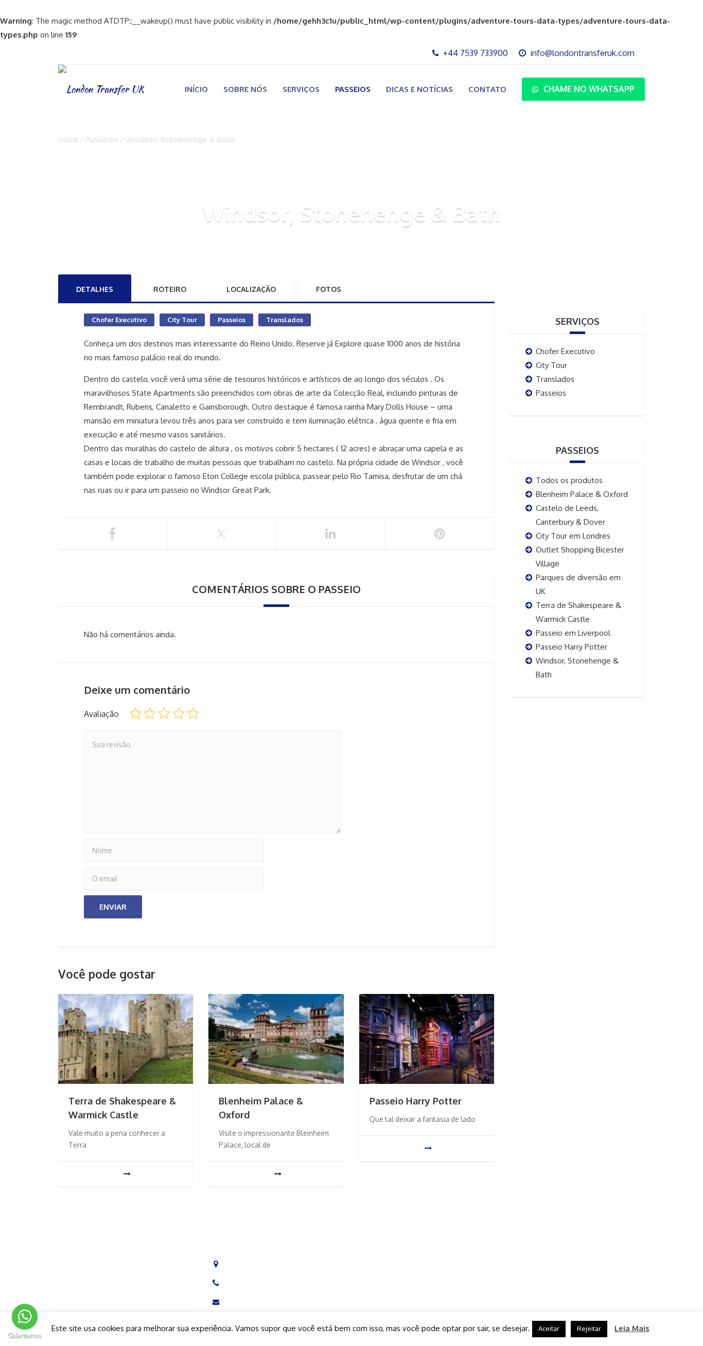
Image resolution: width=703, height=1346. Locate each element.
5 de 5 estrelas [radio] (193, 713)
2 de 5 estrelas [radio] (150, 713)
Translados (284, 320)
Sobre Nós (245, 89)
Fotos (328, 289)
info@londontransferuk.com (276, 1302)
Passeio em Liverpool (573, 633)
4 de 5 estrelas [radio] (178, 713)
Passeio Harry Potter (416, 1101)
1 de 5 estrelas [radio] (135, 713)
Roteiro (169, 289)
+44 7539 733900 (259, 1283)
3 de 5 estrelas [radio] (164, 713)
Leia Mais (631, 1328)
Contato (487, 89)
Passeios (353, 89)
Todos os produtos (569, 480)
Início (196, 89)
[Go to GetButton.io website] (24, 1336)
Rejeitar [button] (589, 1328)
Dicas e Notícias (419, 89)
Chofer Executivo (119, 320)
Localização (251, 289)
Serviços (301, 89)
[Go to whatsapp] (25, 1317)
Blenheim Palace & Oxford (582, 494)
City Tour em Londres (573, 536)
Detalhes (94, 289)
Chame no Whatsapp (589, 89)
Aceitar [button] (548, 1328)
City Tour (182, 320)
